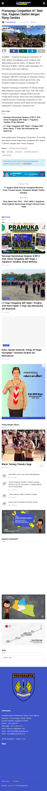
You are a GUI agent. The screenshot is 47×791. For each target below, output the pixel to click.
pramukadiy (7, 155)
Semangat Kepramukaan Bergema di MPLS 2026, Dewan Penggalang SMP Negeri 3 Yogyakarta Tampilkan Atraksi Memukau (22, 119)
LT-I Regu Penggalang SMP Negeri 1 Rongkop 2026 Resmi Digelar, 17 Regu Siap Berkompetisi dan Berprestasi (23, 128)
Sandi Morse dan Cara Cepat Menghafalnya (24, 474)
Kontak (15, 781)
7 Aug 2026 (6, 265)
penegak (10, 152)
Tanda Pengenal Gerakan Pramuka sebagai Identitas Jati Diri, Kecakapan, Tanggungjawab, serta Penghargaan (25, 484)
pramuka (19, 152)
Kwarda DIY (11, 786)
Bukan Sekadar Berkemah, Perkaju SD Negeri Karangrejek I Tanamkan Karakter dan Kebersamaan (21, 353)
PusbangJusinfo (11, 22)
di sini (23, 739)
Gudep (33, 22)
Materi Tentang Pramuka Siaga (16, 464)
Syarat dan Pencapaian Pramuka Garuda (23, 502)
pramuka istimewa (31, 152)
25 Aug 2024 (24, 22)
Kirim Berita (6, 781)
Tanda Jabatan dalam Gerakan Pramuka (23, 494)
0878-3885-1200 (17, 726)
